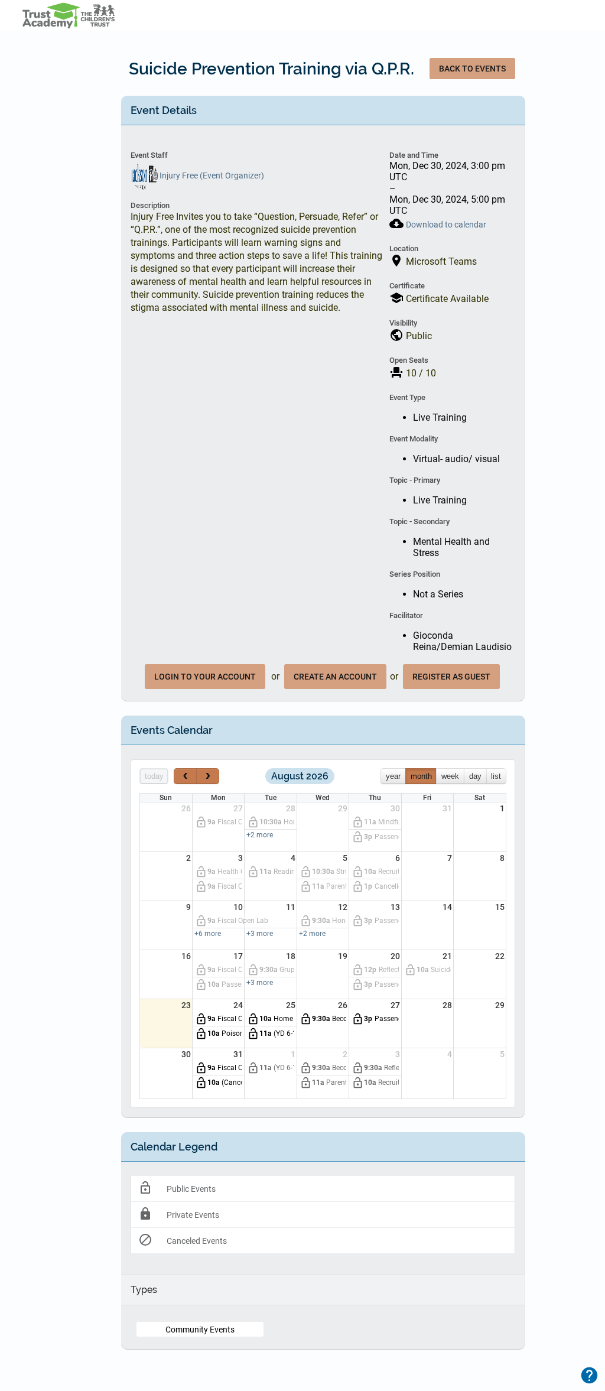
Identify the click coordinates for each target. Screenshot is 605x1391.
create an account (335, 676)
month (421, 776)
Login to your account (205, 676)
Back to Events (472, 68)
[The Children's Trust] (75, 15)
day (475, 776)
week (450, 776)
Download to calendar (446, 224)
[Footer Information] (589, 1375)
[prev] (185, 776)
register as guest (451, 676)
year (393, 776)
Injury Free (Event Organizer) (211, 175)
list (496, 776)
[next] (207, 776)
